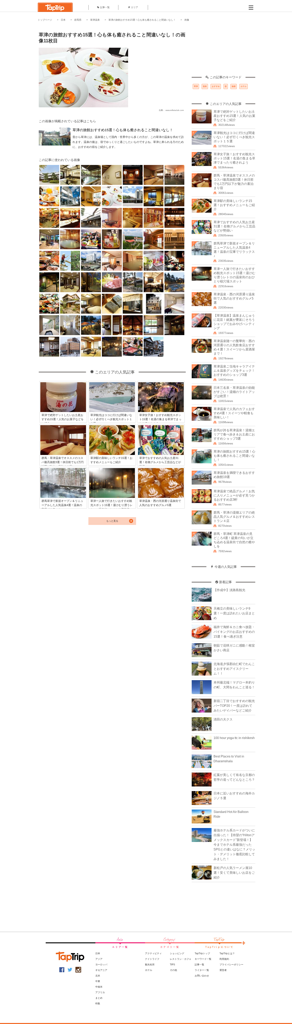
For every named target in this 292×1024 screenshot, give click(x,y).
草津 (196, 86)
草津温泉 (95, 19)
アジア (98, 959)
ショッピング (177, 953)
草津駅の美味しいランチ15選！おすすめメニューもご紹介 (234, 205)
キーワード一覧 (203, 959)
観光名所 (150, 964)
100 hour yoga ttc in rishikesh (234, 738)
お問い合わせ (202, 975)
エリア (134, 7)
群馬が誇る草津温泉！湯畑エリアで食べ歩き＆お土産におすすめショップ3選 (234, 434)
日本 (63, 19)
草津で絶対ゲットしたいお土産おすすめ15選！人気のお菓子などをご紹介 (234, 116)
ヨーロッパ (101, 964)
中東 (97, 981)
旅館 (234, 86)
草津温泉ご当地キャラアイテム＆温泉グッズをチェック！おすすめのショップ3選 (234, 370)
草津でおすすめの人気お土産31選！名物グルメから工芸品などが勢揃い (234, 226)
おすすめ (216, 86)
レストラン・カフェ (180, 959)
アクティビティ (153, 953)
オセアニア (101, 970)
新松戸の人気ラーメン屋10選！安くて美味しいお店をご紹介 (234, 872)
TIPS (172, 964)
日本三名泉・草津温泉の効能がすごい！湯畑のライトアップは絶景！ (234, 392)
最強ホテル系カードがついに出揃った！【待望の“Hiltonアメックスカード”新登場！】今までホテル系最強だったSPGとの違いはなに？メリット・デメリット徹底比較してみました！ (234, 845)
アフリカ (100, 992)
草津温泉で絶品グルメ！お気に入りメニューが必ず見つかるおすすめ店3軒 (234, 495)
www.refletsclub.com (174, 110)
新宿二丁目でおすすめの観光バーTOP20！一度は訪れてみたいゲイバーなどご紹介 (234, 705)
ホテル (244, 86)
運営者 (223, 970)
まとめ (98, 998)
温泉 (205, 86)
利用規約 (224, 959)
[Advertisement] (223, 51)
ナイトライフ (152, 959)
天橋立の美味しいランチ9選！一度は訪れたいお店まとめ (234, 613)
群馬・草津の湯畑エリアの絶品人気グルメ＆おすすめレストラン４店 (234, 517)
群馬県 (77, 19)
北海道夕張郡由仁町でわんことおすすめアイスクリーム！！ (234, 668)
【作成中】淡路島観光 (229, 590)
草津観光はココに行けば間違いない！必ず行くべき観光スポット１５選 (234, 137)
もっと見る (112, 521)
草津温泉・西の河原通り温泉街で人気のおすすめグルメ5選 (234, 298)
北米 (97, 975)
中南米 (98, 986)
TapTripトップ (202, 953)
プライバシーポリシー (231, 964)
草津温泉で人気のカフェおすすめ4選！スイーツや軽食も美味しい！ (234, 413)
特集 (97, 1003)
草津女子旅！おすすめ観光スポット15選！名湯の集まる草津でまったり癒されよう (234, 158)
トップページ (45, 19)
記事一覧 (105, 7)
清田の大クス (223, 719)
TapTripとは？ (227, 953)
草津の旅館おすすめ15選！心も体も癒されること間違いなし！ (142, 19)
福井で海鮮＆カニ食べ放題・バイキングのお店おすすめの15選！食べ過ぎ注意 (234, 631)
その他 (173, 970)
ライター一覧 (202, 970)
